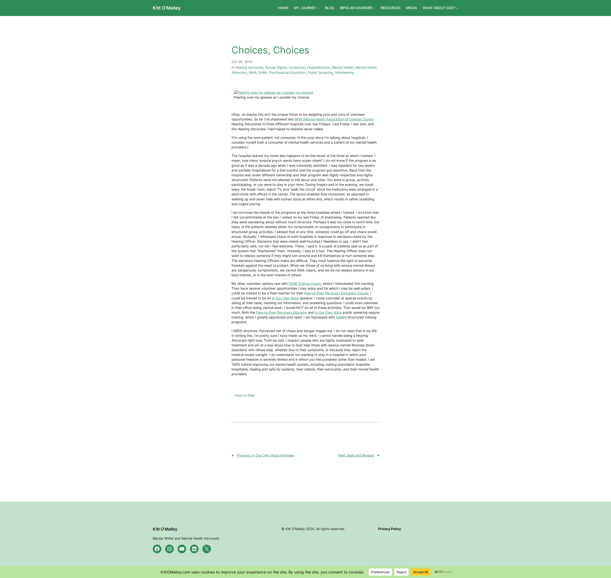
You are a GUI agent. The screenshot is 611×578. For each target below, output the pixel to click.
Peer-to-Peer (245, 395)
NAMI (262, 72)
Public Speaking (320, 72)
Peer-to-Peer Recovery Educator (281, 312)
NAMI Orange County (305, 283)
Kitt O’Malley (167, 8)
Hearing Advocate (249, 67)
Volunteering (344, 72)
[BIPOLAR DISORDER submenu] (374, 8)
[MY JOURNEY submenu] (318, 8)
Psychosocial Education (287, 72)
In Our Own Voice (285, 298)
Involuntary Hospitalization (309, 67)
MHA (253, 72)
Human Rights (276, 67)
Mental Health (342, 67)
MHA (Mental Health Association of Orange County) (334, 119)
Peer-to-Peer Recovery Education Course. (336, 293)
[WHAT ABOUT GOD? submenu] (457, 8)
